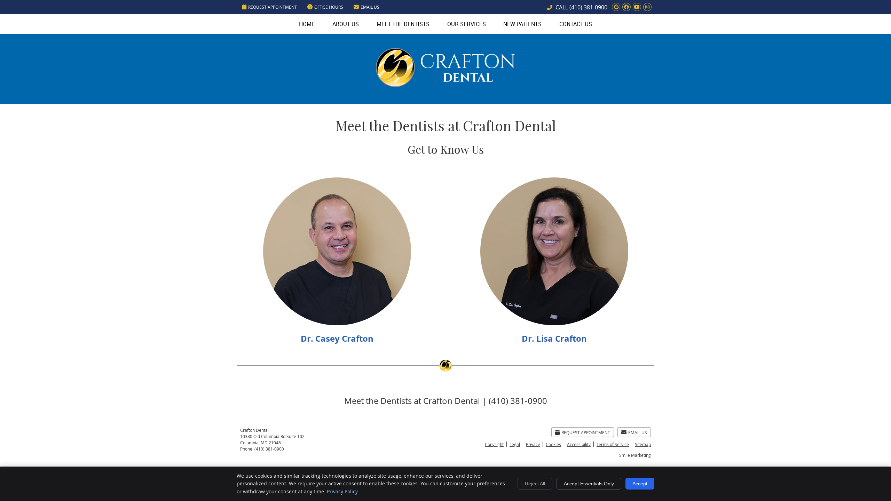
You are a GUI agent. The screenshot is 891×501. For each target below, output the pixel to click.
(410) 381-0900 (588, 7)
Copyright (494, 444)
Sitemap (643, 444)
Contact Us (575, 24)
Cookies (553, 444)
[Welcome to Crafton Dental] (445, 84)
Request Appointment (272, 7)
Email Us (370, 7)
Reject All (535, 483)
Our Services (466, 24)
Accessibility (579, 444)
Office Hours (328, 7)
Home (307, 24)
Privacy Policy (342, 491)
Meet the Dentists (403, 24)
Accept (639, 483)
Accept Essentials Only (589, 483)
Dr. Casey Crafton (337, 338)
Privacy (533, 444)
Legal (515, 444)
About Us (345, 24)
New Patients (522, 24)
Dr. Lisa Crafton (554, 338)
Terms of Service (613, 444)
